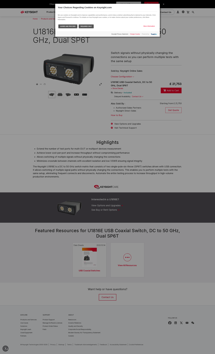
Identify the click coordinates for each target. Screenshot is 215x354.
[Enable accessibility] (5, 349)
